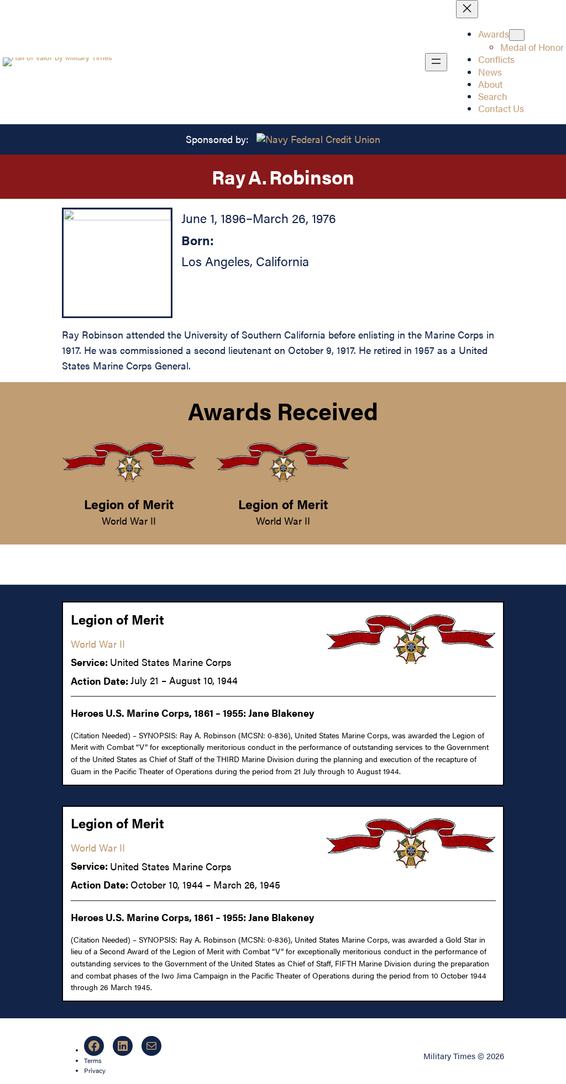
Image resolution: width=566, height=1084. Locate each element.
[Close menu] (467, 9)
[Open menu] (436, 62)
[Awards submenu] (517, 35)
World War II (129, 520)
